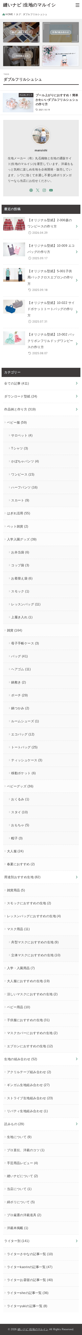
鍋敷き (18, 682)
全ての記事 (16, 383)
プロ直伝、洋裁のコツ (26, 1150)
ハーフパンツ (24, 487)
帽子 (17, 838)
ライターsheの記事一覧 (28, 1293)
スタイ (19, 812)
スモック (20, 591)
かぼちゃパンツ (25, 461)
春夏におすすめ (21, 864)
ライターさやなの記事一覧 (30, 1254)
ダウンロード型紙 (20, 396)
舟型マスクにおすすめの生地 (35, 942)
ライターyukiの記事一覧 (27, 1306)
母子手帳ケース (25, 643)
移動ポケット (23, 773)
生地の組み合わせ (20, 1059)
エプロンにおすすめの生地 (30, 1046)
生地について (19, 1137)
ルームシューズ (25, 721)
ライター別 (16, 1241)
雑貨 (14, 630)
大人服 (15, 851)
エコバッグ (22, 734)
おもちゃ (20, 825)
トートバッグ (24, 747)
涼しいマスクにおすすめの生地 (32, 994)
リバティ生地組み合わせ (27, 1111)
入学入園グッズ (22, 539)
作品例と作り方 (20, 409)
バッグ (19, 656)
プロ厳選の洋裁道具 (24, 1215)
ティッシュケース (26, 760)
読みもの (14, 1124)
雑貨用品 (16, 890)
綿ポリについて (21, 1202)
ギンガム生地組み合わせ (28, 1085)
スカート (20, 500)
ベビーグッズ (20, 786)
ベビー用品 (18, 1007)
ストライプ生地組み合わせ (30, 1098)
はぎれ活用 (18, 513)
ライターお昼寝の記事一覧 (30, 1280)
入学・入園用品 (21, 968)
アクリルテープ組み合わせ (29, 1072)
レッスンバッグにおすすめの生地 (34, 916)
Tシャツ (19, 448)
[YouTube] (51, 190)
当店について (19, 1189)
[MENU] (77, 5)
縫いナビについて (22, 1176)
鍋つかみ (20, 708)
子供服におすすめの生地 (28, 1020)
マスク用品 (18, 929)
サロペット (21, 435)
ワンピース (22, 474)
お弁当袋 (20, 552)
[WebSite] (31, 190)
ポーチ (19, 695)
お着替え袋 (21, 578)
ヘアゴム (21, 669)
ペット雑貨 (17, 526)
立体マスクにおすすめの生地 (35, 955)
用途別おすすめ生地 (22, 877)
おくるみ (20, 799)
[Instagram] (44, 190)
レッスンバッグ (25, 604)
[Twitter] (38, 190)
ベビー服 (17, 422)
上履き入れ (21, 617)
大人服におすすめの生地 (28, 981)
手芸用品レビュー (22, 1163)
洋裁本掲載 (17, 1228)
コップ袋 (20, 565)
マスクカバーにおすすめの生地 (32, 1033)
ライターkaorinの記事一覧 (29, 1267)
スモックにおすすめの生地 (29, 903)
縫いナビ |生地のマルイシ (29, 4)
